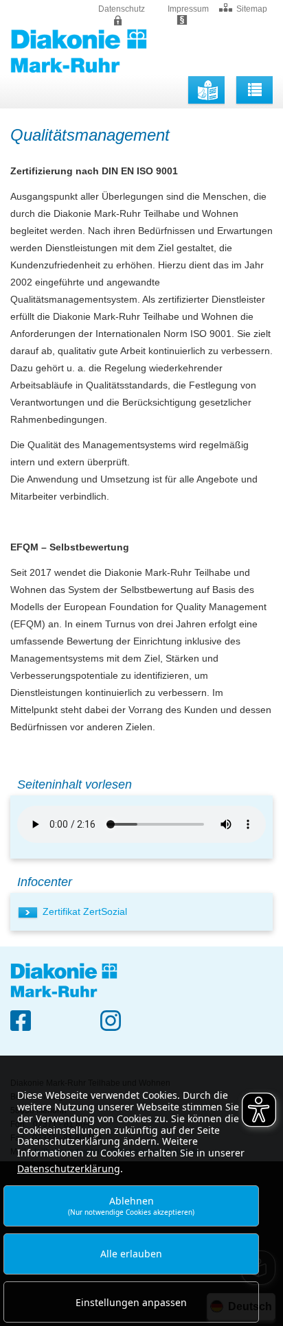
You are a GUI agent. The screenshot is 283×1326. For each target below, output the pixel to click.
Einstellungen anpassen (131, 1302)
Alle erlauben (131, 1253)
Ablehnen (131, 1205)
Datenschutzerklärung (68, 1168)
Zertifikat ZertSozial (85, 911)
